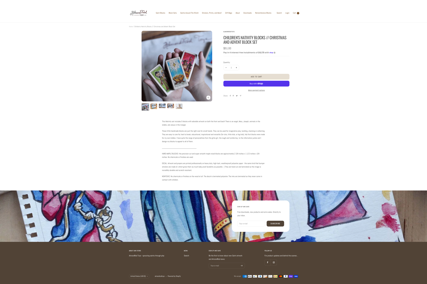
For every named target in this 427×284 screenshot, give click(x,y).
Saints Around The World (189, 13)
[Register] (242, 265)
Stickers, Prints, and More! (212, 13)
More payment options (256, 90)
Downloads (247, 13)
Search (279, 13)
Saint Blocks (160, 13)
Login (287, 13)
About (238, 13)
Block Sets (173, 13)
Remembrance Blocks (263, 13)
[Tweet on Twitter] (237, 96)
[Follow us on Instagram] (274, 262)
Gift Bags (228, 13)
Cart (295, 13)
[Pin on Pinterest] (233, 96)
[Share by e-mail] (240, 95)
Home (131, 26)
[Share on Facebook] (230, 96)
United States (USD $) (138, 276)
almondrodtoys (229, 32)
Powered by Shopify (174, 276)
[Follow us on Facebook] (268, 262)
